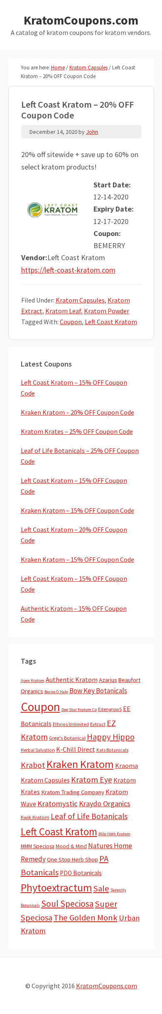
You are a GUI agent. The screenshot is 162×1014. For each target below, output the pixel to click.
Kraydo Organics (104, 803)
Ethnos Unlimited (71, 724)
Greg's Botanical (67, 738)
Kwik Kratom (35, 817)
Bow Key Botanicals (98, 690)
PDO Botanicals (81, 873)
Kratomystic (57, 803)
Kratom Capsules (80, 300)
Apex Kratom (32, 680)
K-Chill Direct (75, 749)
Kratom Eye (91, 780)
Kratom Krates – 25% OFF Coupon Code (77, 431)
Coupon (71, 321)
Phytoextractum (56, 887)
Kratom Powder (106, 311)
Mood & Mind (71, 846)
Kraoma (126, 765)
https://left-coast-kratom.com (68, 270)
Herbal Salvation (38, 750)
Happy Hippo (111, 736)
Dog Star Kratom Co (79, 709)
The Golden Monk (86, 917)
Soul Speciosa (67, 903)
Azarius (108, 680)
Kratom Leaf (63, 311)
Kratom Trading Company (72, 792)
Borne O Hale (56, 691)
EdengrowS (110, 709)
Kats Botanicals (112, 750)
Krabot (33, 765)
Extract (98, 724)
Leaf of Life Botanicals (89, 816)
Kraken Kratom (80, 764)
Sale (101, 888)
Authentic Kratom (72, 679)
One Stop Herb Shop (72, 859)
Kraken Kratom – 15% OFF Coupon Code (77, 510)
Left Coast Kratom (111, 321)
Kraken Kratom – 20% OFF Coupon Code (77, 412)
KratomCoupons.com (81, 20)
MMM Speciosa (37, 846)
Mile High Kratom (114, 834)
